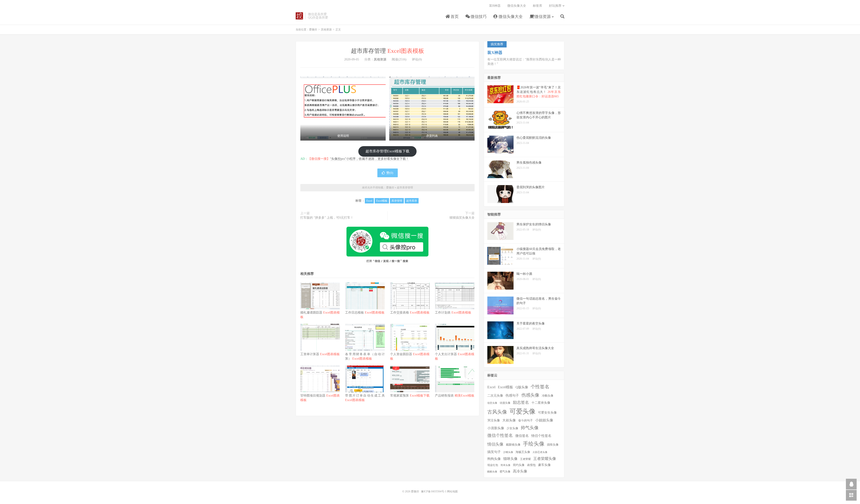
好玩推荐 (555, 5)
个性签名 (540, 386)
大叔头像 (509, 420)
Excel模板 (381, 200)
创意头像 (492, 403)
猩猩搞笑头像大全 (462, 217)
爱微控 (299, 15)
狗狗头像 (494, 459)
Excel (369, 200)
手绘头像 (533, 444)
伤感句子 (512, 395)
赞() (389, 173)
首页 (454, 16)
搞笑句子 (494, 452)
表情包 (531, 465)
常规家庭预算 (410, 395)
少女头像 (512, 428)
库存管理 (396, 200)
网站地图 (452, 491)
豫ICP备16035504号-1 (433, 491)
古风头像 (497, 412)
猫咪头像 (510, 459)
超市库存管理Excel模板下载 (387, 151)
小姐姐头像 (544, 420)
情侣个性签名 (541, 436)
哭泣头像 (493, 420)
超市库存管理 (387, 51)
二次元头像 (495, 395)
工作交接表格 (410, 312)
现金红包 (492, 465)
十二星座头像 (540, 402)
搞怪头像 (553, 444)
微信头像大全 (510, 16)
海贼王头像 (523, 452)
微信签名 (522, 436)
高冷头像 (520, 471)
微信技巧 (478, 16)
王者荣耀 (525, 459)
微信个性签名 (500, 435)
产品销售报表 (454, 395)
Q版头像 (522, 387)
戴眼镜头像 (513, 444)
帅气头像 (530, 427)
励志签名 (521, 402)
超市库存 (411, 200)
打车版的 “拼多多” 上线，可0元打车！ (326, 217)
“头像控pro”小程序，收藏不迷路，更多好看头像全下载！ (369, 158)
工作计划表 (453, 312)
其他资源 (326, 29)
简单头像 (505, 465)
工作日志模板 (365, 312)
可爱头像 (522, 411)
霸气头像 (505, 471)
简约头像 (519, 465)
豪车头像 (544, 465)
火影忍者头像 (540, 452)
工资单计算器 (320, 354)
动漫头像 (505, 402)
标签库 (537, 5)
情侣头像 (495, 444)
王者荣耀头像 (544, 458)
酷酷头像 (492, 471)
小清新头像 (495, 428)
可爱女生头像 (547, 412)
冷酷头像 (547, 395)
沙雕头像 (508, 452)
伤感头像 (530, 395)
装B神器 (495, 5)
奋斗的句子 (525, 420)
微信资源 (542, 16)
